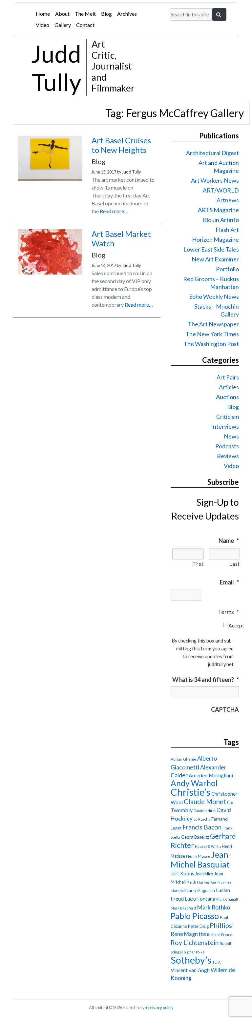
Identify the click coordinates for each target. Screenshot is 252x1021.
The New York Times (212, 333)
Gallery (62, 25)
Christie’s (190, 792)
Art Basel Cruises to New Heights (121, 144)
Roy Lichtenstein (195, 942)
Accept (236, 625)
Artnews (228, 200)
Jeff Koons (182, 873)
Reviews (228, 455)
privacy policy (161, 1007)
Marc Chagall (227, 899)
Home (43, 13)
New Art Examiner (215, 259)
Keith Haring (198, 882)
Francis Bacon (201, 827)
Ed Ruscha (202, 819)
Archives (127, 13)
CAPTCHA (225, 709)
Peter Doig (198, 926)
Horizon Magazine (215, 239)
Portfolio (227, 269)
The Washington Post (211, 343)
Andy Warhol (194, 783)
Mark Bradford (183, 908)
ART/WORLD (221, 190)
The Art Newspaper (213, 324)
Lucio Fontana (200, 899)
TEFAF (217, 962)
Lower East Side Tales (211, 249)
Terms (228, 611)
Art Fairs (228, 377)
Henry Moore (198, 856)
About (62, 13)
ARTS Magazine (218, 210)
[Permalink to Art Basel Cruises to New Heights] (50, 179)
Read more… (114, 211)
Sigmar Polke (194, 952)
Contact (85, 25)
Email (229, 582)
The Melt (85, 13)
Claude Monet (205, 802)
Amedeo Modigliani (211, 775)
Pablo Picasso (195, 916)
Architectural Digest (212, 152)
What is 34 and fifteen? (205, 679)
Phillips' (222, 925)
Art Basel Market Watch (121, 238)
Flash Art (227, 229)
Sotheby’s (191, 960)
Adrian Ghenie (183, 759)
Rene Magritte (188, 934)
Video (42, 25)
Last (234, 564)
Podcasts (227, 446)
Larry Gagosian (201, 890)
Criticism (227, 416)
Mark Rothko (213, 907)
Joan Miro (204, 873)
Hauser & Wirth (208, 846)
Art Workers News (215, 180)
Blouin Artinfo (221, 219)
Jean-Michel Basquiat (201, 859)
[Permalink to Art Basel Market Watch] (50, 272)
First (197, 564)
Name (229, 540)
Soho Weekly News (214, 296)
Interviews (225, 426)
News (231, 436)
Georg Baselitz (195, 837)
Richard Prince (219, 934)
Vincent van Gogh (190, 970)
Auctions (227, 396)
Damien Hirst (205, 810)
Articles (229, 387)
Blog (106, 13)
